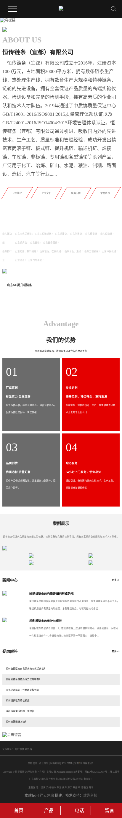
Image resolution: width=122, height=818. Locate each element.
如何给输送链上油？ (16, 721)
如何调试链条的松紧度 (18, 700)
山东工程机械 (91, 251)
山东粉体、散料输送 (25, 251)
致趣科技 (90, 796)
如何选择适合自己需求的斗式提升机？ (26, 668)
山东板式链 (21, 242)
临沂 (86, 787)
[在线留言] (11, 735)
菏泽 (64, 787)
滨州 (48, 787)
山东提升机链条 (49, 779)
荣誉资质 (105, 193)
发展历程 (75, 193)
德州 (54, 787)
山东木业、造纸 (73, 251)
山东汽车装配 (35, 260)
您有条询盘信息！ (84, 763)
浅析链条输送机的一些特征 (20, 711)
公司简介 (17, 193)
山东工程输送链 (43, 233)
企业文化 (46, 193)
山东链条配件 (50, 242)
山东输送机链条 (67, 779)
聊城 (80, 787)
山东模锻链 (91, 233)
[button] (54, 21)
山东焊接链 (61, 233)
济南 (43, 787)
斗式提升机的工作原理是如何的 (22, 690)
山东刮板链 (76, 233)
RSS (63, 763)
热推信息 (32, 763)
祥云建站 (47, 796)
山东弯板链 (35, 779)
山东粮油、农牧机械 (50, 251)
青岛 (91, 787)
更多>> (116, 580)
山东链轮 (35, 242)
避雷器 (28, 749)
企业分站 (44, 763)
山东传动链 (106, 233)
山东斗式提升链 (23, 233)
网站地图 (55, 763)
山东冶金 (20, 260)
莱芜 (75, 787)
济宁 (70, 787)
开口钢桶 (20, 749)
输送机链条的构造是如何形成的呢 (51, 593)
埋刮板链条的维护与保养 (45, 620)
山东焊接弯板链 (58, 285)
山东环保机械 (109, 251)
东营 (59, 787)
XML (70, 763)
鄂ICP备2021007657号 (96, 772)
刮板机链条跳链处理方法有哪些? (23, 679)
